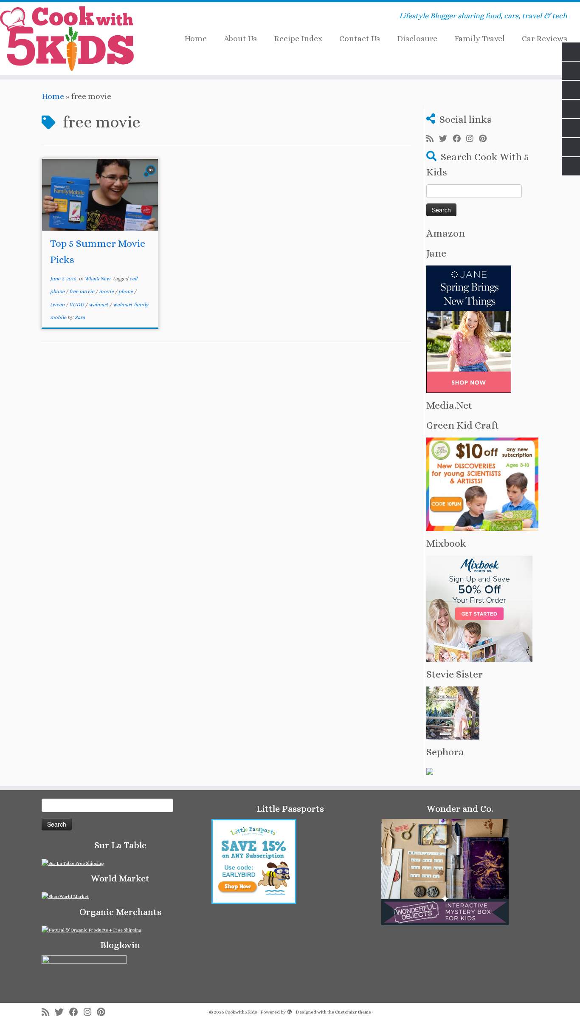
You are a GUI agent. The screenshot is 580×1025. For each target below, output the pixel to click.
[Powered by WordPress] (290, 1011)
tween (58, 305)
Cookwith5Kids (241, 1012)
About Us (240, 38)
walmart (99, 305)
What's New (98, 279)
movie (107, 291)
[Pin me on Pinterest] (485, 139)
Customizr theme (353, 1012)
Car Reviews (544, 38)
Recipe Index (298, 38)
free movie (82, 291)
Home (195, 38)
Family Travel (479, 38)
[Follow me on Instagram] (472, 139)
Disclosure (417, 38)
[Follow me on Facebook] (459, 139)
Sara (80, 317)
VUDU (77, 305)
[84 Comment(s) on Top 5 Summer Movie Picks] (151, 176)
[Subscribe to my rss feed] (432, 139)
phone (126, 291)
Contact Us (359, 38)
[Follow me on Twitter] (446, 139)
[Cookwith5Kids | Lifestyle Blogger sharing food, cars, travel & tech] (67, 38)
